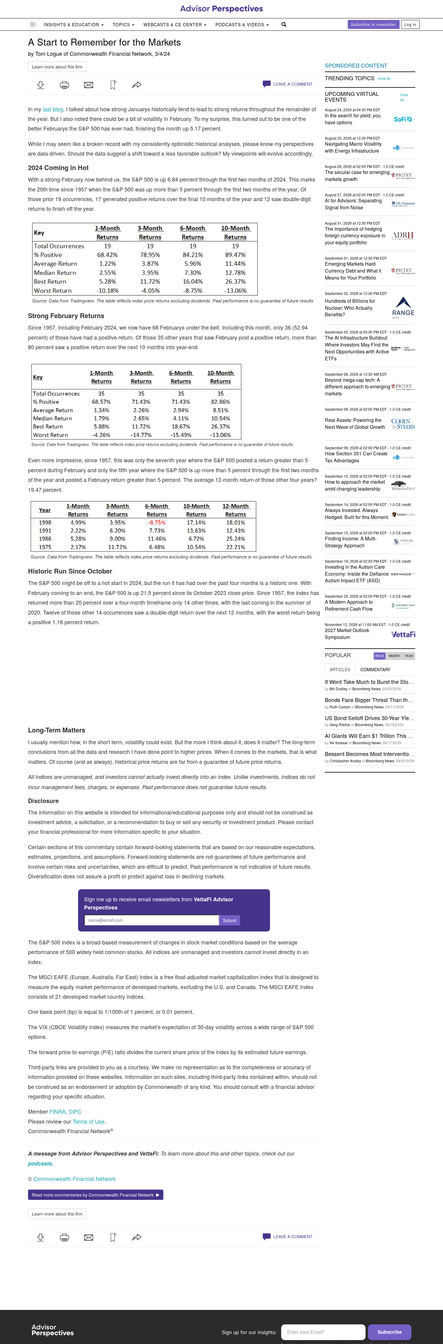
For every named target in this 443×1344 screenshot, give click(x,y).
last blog (53, 109)
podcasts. (40, 1163)
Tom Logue (48, 53)
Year (409, 656)
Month (394, 656)
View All (384, 78)
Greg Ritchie (340, 724)
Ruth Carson (340, 706)
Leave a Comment (292, 84)
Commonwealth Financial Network (111, 53)
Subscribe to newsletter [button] (373, 24)
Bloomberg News (366, 688)
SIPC (75, 1111)
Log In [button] (410, 24)
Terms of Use (89, 1121)
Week (379, 656)
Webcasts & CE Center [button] (173, 24)
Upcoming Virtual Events (352, 97)
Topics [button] (122, 24)
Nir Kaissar (339, 742)
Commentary (375, 669)
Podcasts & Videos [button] (240, 24)
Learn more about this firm (57, 67)
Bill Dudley (338, 688)
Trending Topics (350, 78)
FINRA (57, 1111)
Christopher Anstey (345, 760)
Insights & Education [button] (72, 24)
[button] (40, 85)
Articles (340, 669)
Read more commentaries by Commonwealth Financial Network (94, 1195)
